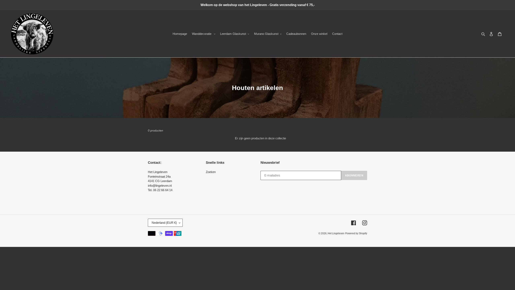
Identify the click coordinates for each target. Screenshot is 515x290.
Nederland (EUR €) (164, 222)
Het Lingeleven (336, 233)
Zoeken (211, 172)
